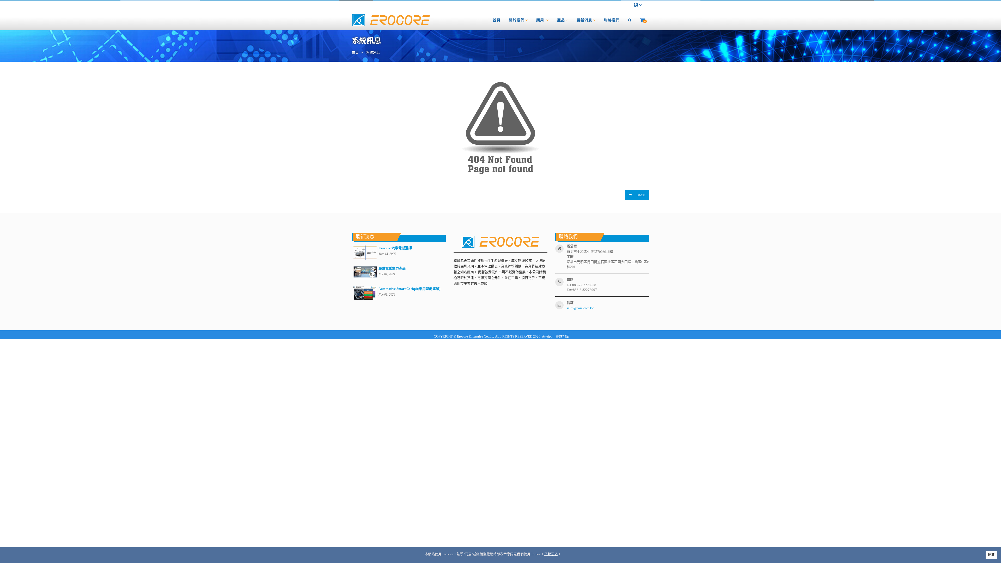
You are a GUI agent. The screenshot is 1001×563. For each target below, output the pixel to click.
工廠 (570, 257)
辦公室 (572, 246)
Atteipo (547, 336)
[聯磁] (391, 20)
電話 (570, 280)
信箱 (570, 303)
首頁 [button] (496, 19)
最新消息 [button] (584, 19)
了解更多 (551, 554)
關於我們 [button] (516, 19)
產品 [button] (561, 19)
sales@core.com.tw (580, 308)
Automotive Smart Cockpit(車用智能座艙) (409, 289)
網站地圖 (562, 336)
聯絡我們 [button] (612, 19)
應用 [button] (540, 19)
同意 (991, 554)
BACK (639, 195)
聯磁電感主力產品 (392, 268)
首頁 (355, 52)
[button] (630, 20)
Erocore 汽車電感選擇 (395, 248)
